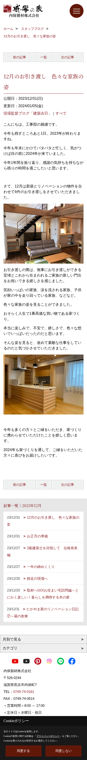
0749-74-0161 (23, 692)
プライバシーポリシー (48, 736)
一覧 (43, 57)
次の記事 (67, 57)
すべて (61, 113)
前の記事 (19, 57)
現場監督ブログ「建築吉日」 (27, 113)
